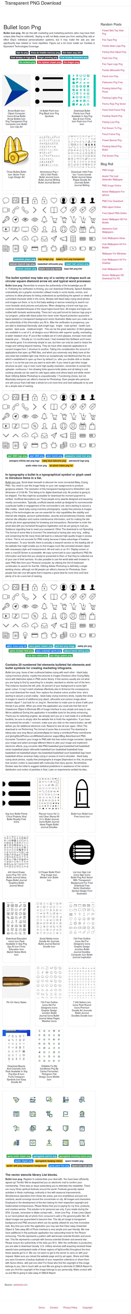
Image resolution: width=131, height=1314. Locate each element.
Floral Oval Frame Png (113, 109)
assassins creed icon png (78, 455)
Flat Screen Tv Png (111, 128)
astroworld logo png (79, 460)
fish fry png (22, 52)
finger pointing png (47, 57)
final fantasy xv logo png (23, 57)
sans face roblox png (37, 655)
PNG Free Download (112, 201)
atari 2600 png (37, 455)
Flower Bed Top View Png (112, 32)
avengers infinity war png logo (24, 460)
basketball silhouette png (50, 263)
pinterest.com (20, 1284)
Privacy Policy (70, 1307)
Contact (54, 1307)
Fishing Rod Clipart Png (114, 51)
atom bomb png (54, 455)
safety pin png (85, 646)
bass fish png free (73, 268)
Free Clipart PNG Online (114, 213)
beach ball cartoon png (77, 263)
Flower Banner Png (112, 140)
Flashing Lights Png (112, 97)
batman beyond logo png (22, 263)
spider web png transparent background (26, 1165)
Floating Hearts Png (112, 115)
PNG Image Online (111, 185)
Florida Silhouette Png (113, 70)
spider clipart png (23, 1160)
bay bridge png (45, 259)
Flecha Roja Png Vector (114, 103)
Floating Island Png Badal (112, 148)
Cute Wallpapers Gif (112, 269)
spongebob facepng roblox (48, 1160)
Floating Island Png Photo (112, 90)
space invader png (74, 1160)
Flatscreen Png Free (112, 82)
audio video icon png (36, 465)
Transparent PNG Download (33, 3)
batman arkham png (26, 268)
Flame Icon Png (110, 76)
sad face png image (65, 646)
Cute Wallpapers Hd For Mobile (114, 245)
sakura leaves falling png (76, 650)
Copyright (87, 1307)
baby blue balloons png (54, 460)
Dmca (42, 1307)
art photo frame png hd (61, 465)
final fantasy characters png (74, 57)
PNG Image (108, 170)
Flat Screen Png (110, 155)
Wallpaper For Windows (114, 253)
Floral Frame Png (111, 134)
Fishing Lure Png (110, 122)
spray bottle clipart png (18, 1156)
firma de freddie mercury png (45, 52)
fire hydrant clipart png (49, 62)
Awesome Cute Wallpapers (109, 230)
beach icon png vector (50, 268)
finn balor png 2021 (72, 52)
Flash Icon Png (109, 58)
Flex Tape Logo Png (112, 64)
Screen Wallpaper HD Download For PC (113, 276)
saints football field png (21, 650)
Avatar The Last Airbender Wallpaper (112, 177)
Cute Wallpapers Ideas (113, 238)
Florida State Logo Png (113, 45)
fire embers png (27, 62)
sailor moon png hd (16, 646)
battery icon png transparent (70, 259)
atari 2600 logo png (17, 455)
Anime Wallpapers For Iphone (113, 193)
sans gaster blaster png (40, 646)
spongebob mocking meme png (75, 1156)
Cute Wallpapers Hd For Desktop (114, 261)
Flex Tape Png (109, 39)
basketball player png (24, 259)
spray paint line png (59, 1165)
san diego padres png (61, 655)
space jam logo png (82, 1165)
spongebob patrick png (44, 1156)
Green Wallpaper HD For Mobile (114, 221)
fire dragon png (71, 62)
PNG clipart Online (111, 207)
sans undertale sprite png (48, 650)
